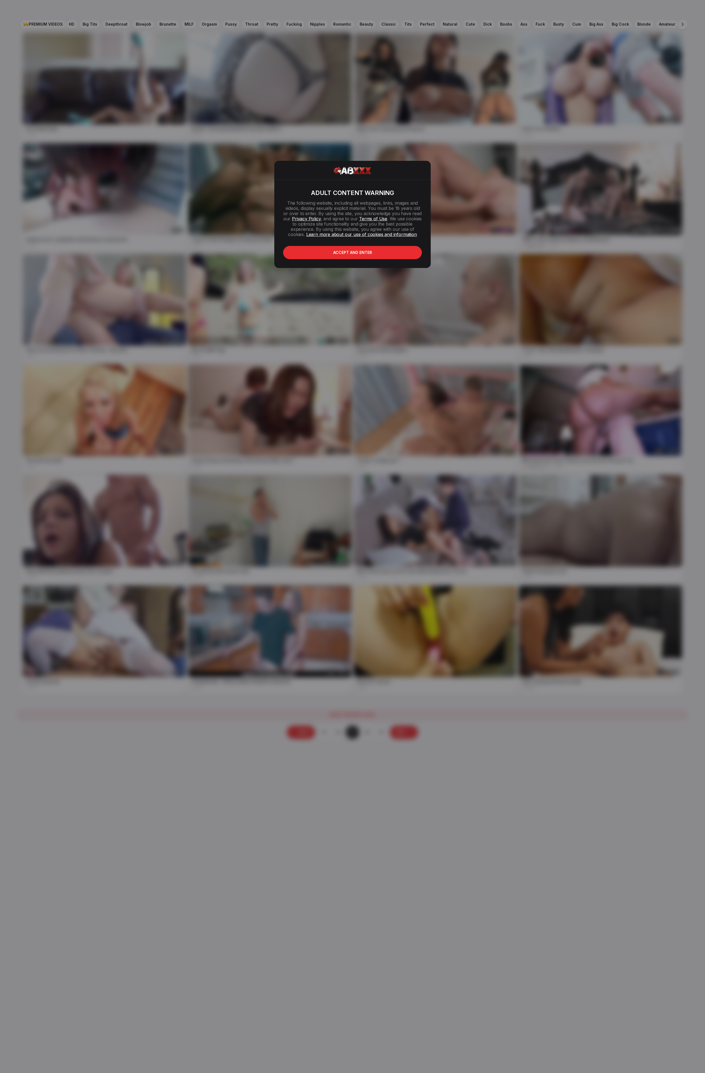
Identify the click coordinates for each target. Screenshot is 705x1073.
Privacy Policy (306, 218)
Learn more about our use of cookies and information (361, 234)
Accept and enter (352, 252)
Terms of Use (373, 218)
